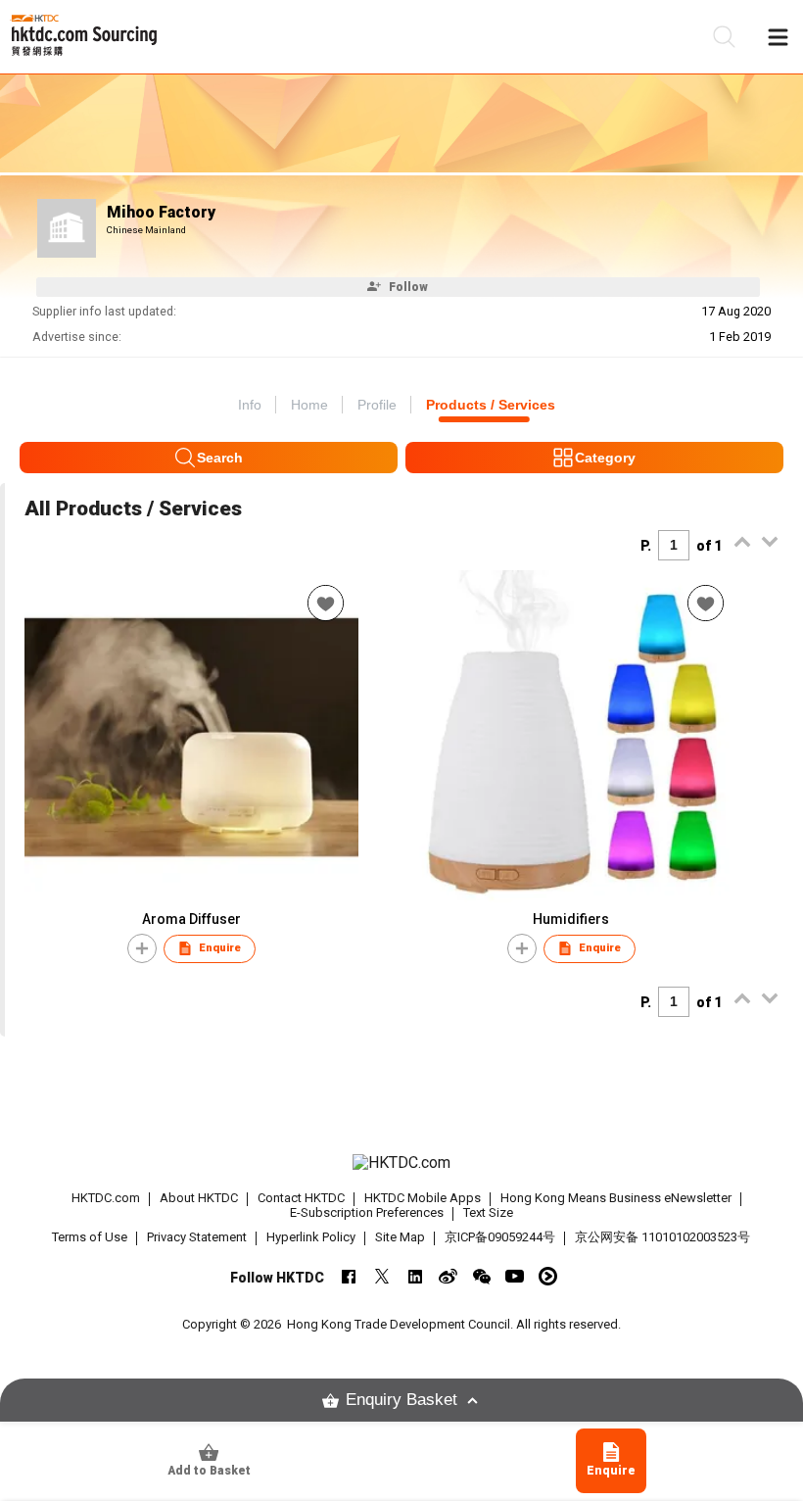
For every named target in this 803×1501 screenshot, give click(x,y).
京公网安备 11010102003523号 (662, 1237)
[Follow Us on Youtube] (514, 1276)
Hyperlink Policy (310, 1237)
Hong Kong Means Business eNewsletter (616, 1197)
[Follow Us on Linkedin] (414, 1276)
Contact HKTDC (301, 1197)
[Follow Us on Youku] (548, 1276)
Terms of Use (89, 1237)
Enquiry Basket (401, 1399)
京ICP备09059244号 (500, 1237)
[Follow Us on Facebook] (348, 1276)
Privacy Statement (197, 1237)
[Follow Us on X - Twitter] (381, 1276)
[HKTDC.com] (401, 1163)
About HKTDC (199, 1197)
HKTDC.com (105, 1197)
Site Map (400, 1237)
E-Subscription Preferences (367, 1212)
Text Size (488, 1212)
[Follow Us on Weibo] (448, 1276)
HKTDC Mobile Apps (422, 1197)
